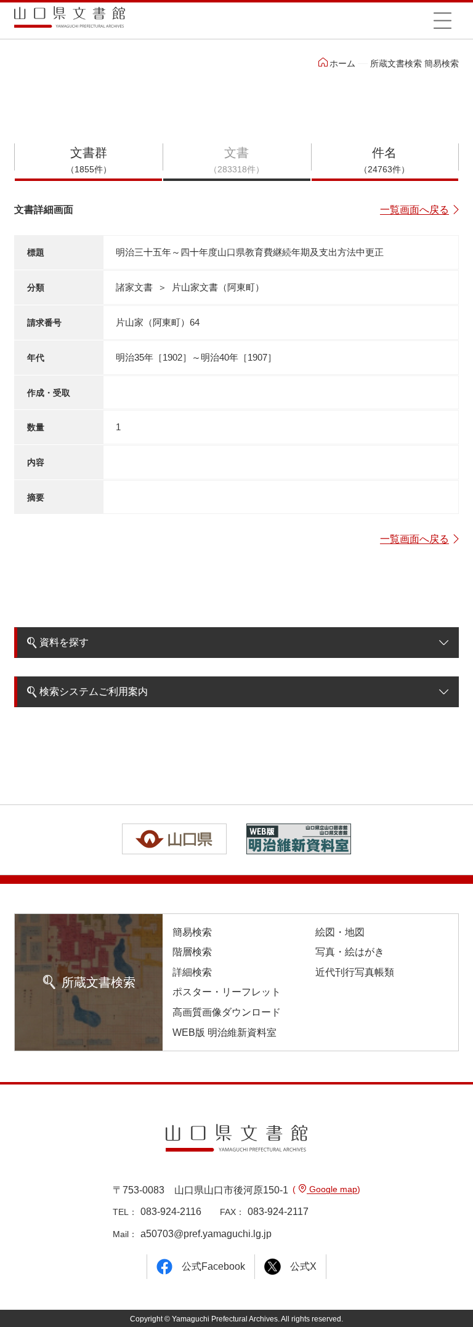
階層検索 (192, 952)
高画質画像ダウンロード (226, 1012)
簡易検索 (192, 932)
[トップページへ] (69, 21)
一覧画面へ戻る (414, 209)
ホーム (342, 63)
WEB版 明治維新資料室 (224, 1032)
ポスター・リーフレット (226, 992)
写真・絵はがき (349, 952)
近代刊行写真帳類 (354, 972)
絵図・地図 (340, 932)
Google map (332, 1189)
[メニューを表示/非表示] (442, 20)
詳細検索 (192, 972)
